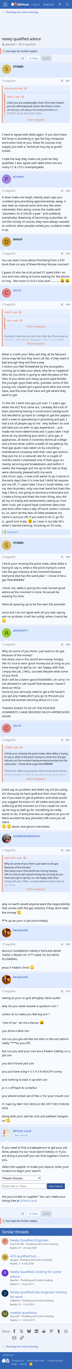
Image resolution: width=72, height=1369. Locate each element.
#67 (68, 740)
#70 (68, 991)
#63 (68, 253)
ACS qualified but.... (25, 1256)
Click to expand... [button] (36, 119)
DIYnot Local (28, 1200)
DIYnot (9, 1355)
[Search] (67, 4)
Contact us (18, 1360)
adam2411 (11, 44)
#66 (68, 644)
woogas (14, 1260)
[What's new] (60, 4)
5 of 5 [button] (46, 58)
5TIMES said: (11, 747)
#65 (68, 557)
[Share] (62, 81)
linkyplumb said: (13, 88)
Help (14, 1364)
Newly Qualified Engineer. (29, 1240)
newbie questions (23, 1312)
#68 (68, 850)
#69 (68, 944)
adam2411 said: (13, 858)
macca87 (15, 1316)
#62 (68, 190)
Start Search (56, 1186)
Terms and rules (35, 1360)
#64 (68, 304)
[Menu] (5, 4)
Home (23, 1364)
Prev (35, 58)
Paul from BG (17, 1244)
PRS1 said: (12, 320)
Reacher (14, 1280)
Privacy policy (55, 1360)
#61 (68, 80)
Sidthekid (15, 1300)
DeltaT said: (13, 97)
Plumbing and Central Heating (42, 1244)
